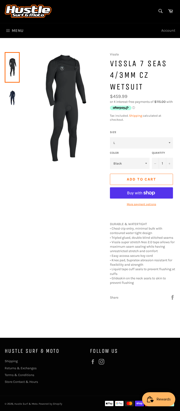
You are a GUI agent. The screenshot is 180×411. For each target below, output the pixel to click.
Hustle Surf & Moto (26, 403)
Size (113, 132)
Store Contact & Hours (21, 382)
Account (168, 30)
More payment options (141, 204)
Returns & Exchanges (21, 368)
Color (114, 152)
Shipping (135, 115)
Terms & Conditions (19, 375)
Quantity (158, 152)
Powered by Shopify (50, 403)
